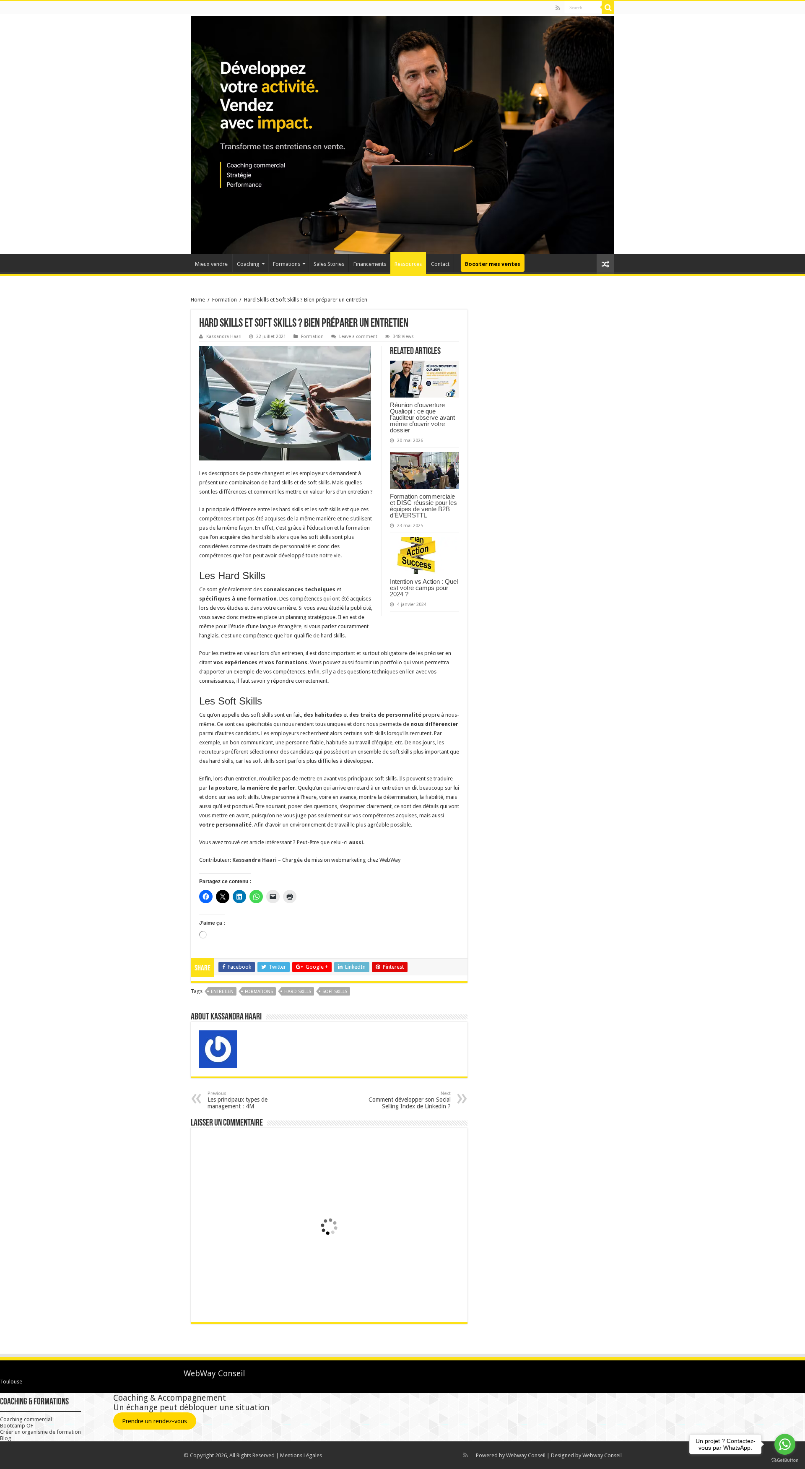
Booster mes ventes (492, 264)
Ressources (408, 264)
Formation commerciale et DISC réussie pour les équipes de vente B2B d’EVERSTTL (423, 506)
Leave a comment (358, 336)
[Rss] (558, 8)
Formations (286, 264)
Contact (440, 264)
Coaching (248, 264)
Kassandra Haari (224, 336)
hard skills (297, 991)
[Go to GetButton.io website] (784, 1460)
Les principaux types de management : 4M (237, 1100)
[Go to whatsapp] (784, 1444)
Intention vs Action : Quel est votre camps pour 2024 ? (424, 588)
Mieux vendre (211, 264)
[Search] (608, 7)
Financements (369, 264)
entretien (222, 991)
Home (198, 299)
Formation (224, 299)
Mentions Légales (301, 1455)
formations (259, 991)
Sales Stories (329, 264)
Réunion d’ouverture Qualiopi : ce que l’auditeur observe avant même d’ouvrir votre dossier (422, 417)
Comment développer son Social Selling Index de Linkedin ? (410, 1100)
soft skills (334, 991)
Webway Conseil (525, 1455)
